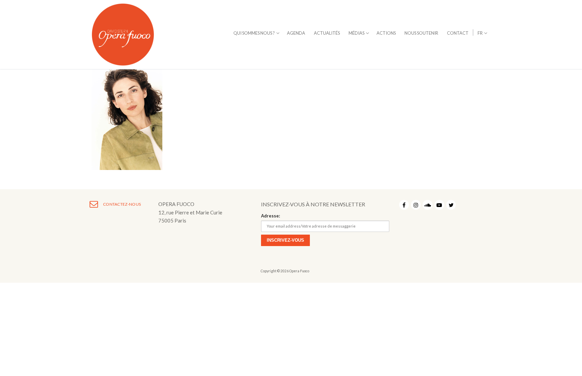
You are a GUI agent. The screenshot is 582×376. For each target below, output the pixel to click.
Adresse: (270, 215)
